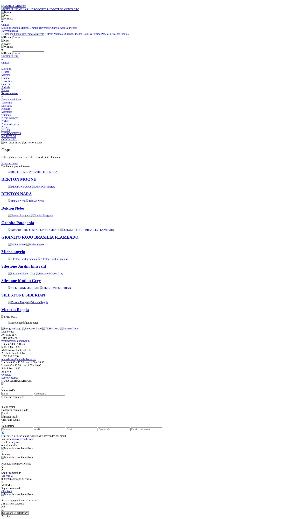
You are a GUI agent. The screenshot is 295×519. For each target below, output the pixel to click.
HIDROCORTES (39, 9)
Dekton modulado (11, 33)
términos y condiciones (22, 439)
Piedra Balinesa (83, 33)
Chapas (5, 24)
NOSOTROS (56, 9)
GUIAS (24, 9)
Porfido (97, 33)
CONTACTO (71, 9)
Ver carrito (7, 475)
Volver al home (9, 163)
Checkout (6, 491)
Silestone (6, 27)
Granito (34, 27)
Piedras (73, 27)
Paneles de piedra (110, 33)
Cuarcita (54, 27)
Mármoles (59, 33)
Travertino (44, 27)
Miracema (38, 33)
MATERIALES (10, 9)
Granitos (69, 33)
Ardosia (64, 27)
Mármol (24, 27)
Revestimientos (9, 30)
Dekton (16, 27)
